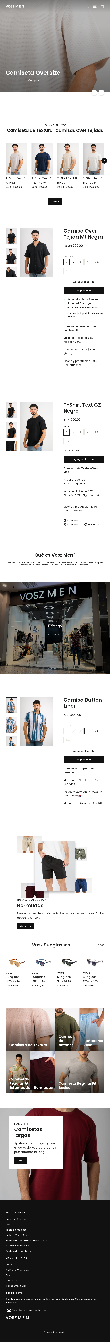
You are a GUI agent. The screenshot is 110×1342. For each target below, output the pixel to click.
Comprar (25, 926)
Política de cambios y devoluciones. (27, 1240)
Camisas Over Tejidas (79, 130)
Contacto (11, 1224)
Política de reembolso (19, 1251)
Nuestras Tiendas (16, 1219)
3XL (68, 270)
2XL (97, 262)
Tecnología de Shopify (55, 1332)
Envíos (9, 1275)
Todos (55, 201)
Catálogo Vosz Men (17, 1270)
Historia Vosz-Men (16, 1235)
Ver (21, 1160)
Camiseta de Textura (30, 130)
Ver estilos (57, 80)
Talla (68, 726)
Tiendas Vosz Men (16, 1286)
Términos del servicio (18, 1245)
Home (9, 1264)
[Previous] (94, 92)
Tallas (68, 256)
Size (66, 427)
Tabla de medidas (16, 1229)
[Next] (101, 92)
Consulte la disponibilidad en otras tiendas (85, 315)
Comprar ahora (84, 290)
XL (88, 262)
